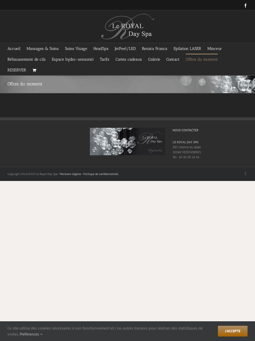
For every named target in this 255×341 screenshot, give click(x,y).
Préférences (30, 334)
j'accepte (232, 331)
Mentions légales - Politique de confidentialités (89, 174)
